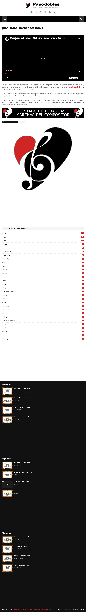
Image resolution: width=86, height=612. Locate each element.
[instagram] (40, 12)
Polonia (43, 317)
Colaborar (67, 609)
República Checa (43, 291)
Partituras (75, 609)
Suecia (43, 331)
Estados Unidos (43, 251)
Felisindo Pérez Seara (21, 481)
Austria (43, 273)
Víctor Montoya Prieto (22, 565)
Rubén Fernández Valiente (23, 407)
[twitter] (36, 12)
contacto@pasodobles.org (75, 87)
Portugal (43, 244)
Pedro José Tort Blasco (22, 388)
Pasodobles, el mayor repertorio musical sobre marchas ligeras (32, 609)
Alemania (43, 248)
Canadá (43, 295)
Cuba (43, 299)
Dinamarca (43, 306)
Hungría (43, 288)
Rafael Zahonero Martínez (23, 398)
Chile (43, 284)
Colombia (43, 277)
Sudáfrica (43, 328)
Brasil (43, 281)
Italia (43, 241)
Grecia (43, 310)
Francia (43, 262)
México (43, 270)
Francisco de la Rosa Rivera (23, 417)
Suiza (43, 335)
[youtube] (45, 12)
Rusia (43, 324)
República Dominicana (43, 321)
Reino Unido (43, 255)
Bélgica (43, 266)
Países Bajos (43, 259)
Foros (82, 609)
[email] (54, 12)
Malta (43, 237)
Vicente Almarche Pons (22, 556)
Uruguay (43, 339)
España (22, 122)
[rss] (49, 12)
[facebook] (31, 12)
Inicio (59, 609)
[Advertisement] (43, 208)
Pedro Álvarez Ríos (20, 546)
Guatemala (43, 313)
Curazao (43, 302)
